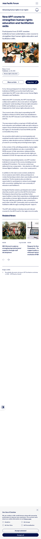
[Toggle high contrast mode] (3, 407)
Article (8, 69)
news (4, 242)
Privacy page (27, 519)
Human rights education (11, 73)
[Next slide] (8, 260)
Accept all (20, 535)
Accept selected (20, 531)
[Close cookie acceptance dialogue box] (37, 510)
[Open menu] (37, 3)
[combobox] (13, 82)
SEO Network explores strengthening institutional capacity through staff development (11, 249)
